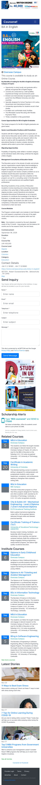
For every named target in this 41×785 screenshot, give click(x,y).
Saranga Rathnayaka (10, 780)
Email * (3, 299)
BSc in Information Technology (25, 592)
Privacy (26, 771)
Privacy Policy (6, 350)
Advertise (8, 775)
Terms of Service (19, 350)
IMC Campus (15, 487)
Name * (3, 290)
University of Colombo (19, 467)
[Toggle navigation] (35, 22)
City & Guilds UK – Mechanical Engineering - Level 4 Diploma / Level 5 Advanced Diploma (25, 504)
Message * (4, 327)
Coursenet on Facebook (20, 763)
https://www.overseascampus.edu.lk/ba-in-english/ (20, 269)
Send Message (10, 355)
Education (5, 260)
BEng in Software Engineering (25, 636)
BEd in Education (18, 484)
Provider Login (9, 771)
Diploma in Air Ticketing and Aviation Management (24, 573)
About (16, 775)
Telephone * (5, 308)
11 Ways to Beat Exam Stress (14, 685)
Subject (3, 318)
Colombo (4, 254)
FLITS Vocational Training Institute (24, 509)
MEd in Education (19, 440)
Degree (4, 249)
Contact (23, 775)
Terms (19, 771)
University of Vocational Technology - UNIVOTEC (25, 528)
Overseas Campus (12, 72)
